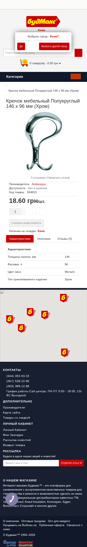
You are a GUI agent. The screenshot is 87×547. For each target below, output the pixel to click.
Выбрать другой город (54, 46)
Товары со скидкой (16, 417)
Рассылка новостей (17, 440)
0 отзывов (37, 177)
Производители (14, 407)
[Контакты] (72, 4)
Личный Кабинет (15, 429)
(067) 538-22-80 (17, 381)
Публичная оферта (51, 525)
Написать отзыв (58, 177)
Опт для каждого (59, 521)
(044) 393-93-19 (17, 376)
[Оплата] (61, 4)
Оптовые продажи (33, 521)
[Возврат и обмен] (67, 4)
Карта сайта (11, 412)
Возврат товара (14, 445)
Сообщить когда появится (26, 223)
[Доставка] (56, 4)
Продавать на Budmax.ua (20, 525)
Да (21, 46)
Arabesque (39, 184)
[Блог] (82, 4)
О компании (11, 521)
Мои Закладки (13, 435)
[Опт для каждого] (77, 4)
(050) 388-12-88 (17, 386)
